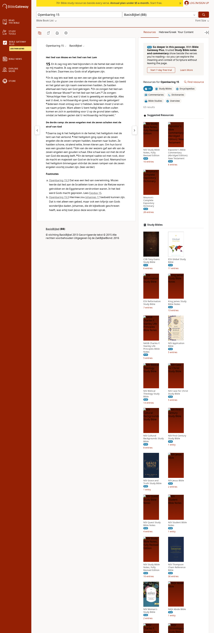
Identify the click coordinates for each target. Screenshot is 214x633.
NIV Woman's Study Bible (150, 611)
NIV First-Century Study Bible (177, 437)
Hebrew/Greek (167, 32)
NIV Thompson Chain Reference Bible (176, 567)
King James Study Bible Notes (177, 303)
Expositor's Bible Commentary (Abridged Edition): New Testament (178, 154)
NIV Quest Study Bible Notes (152, 524)
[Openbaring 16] (134, 130)
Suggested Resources (160, 115)
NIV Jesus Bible (176, 480)
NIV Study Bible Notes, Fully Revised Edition (151, 153)
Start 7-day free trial (161, 70)
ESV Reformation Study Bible (152, 303)
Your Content (185, 32)
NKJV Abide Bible (177, 609)
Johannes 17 (92, 197)
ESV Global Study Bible (177, 261)
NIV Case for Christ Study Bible (178, 392)
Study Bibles (155, 224)
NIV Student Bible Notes (177, 524)
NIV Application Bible (176, 345)
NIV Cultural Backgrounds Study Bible (153, 438)
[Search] (203, 15)
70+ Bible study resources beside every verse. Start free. (109, 3)
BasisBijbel (52, 229)
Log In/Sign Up (199, 3)
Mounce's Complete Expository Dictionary (148, 202)
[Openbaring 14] (37, 130)
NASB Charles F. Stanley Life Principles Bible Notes (151, 347)
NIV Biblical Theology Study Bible (151, 394)
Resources (150, 32)
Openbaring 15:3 (59, 180)
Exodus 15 (95, 193)
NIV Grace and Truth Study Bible (152, 482)
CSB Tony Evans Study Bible (151, 261)
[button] (196, 3)
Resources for (161, 82)
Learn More (186, 70)
